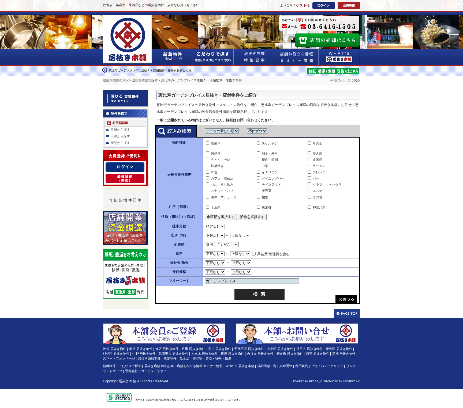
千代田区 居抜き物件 (249, 349)
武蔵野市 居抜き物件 (173, 354)
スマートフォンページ (119, 358)
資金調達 (285, 366)
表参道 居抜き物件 (290, 354)
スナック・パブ (222, 191)
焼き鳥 (317, 153)
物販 (265, 197)
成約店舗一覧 (267, 366)
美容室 (266, 191)
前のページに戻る (347, 80)
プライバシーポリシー (327, 366)
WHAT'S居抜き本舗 (339, 57)
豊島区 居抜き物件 (339, 349)
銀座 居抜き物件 (232, 354)
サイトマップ (112, 371)
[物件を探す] (125, 112)
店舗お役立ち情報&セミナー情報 (297, 57)
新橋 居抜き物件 (344, 354)
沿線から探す (120, 136)
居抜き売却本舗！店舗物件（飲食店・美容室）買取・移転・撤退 (184, 358)
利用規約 (301, 366)
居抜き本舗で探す (145, 80)
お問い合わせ (247, 120)
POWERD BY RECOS (305, 381)
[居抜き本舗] (128, 18)
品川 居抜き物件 (219, 349)
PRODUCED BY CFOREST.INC (342, 381)
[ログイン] (125, 165)
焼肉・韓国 (270, 160)
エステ (317, 191)
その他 (317, 143)
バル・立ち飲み (222, 184)
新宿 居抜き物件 (140, 349)
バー (316, 178)
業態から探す (120, 143)
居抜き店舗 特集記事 (159, 366)
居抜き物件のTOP (116, 80)
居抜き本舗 (127, 381)
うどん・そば (220, 160)
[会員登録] (125, 177)
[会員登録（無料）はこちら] (164, 325)
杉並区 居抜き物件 (116, 354)
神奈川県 (319, 207)
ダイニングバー (273, 178)
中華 (265, 166)
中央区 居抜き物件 (280, 349)
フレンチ (319, 172)
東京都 (266, 207)
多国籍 (317, 160)
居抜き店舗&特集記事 (254, 57)
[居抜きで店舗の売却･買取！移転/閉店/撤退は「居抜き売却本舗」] (333, 70)
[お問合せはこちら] (319, 23)
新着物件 (109, 366)
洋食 (214, 172)
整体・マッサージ (224, 197)
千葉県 (216, 207)
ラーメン (319, 166)
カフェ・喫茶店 (222, 178)
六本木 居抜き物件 (204, 354)
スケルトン (270, 143)
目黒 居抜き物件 (193, 349)
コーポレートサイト (155, 371)
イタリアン (270, 172)
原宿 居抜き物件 (317, 354)
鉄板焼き (217, 166)
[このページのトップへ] (347, 313)
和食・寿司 (270, 153)
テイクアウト (271, 184)
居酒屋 (216, 153)
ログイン (323, 5)
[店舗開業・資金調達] (125, 214)
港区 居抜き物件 (167, 349)
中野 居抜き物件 (144, 354)
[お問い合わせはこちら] (297, 325)
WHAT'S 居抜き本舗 (240, 366)
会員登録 (349, 5)
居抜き (216, 143)
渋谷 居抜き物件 (114, 349)
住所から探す (120, 130)
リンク (351, 366)
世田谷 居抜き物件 (309, 349)
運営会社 (131, 371)
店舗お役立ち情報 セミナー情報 (200, 366)
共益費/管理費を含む (273, 254)
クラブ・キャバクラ (327, 184)
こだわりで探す (213, 57)
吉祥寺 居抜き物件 (260, 354)
